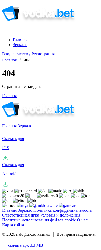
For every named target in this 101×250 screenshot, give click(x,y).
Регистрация (43, 54)
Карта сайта (13, 224)
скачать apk (25, 245)
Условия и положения (60, 215)
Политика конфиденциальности (62, 210)
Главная (20, 39)
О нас (82, 220)
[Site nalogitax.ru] (47, 25)
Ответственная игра (20, 215)
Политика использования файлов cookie (39, 220)
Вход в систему (16, 54)
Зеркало (20, 44)
